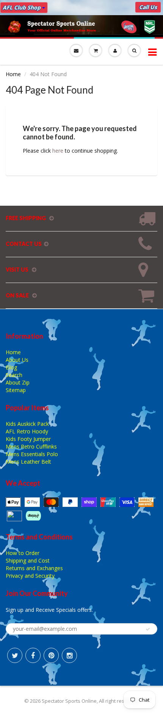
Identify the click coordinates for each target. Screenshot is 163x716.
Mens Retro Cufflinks (31, 446)
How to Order (22, 553)
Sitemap (16, 390)
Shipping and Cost (28, 560)
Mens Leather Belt (28, 461)
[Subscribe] (147, 629)
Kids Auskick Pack (27, 423)
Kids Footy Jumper (28, 438)
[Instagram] (69, 655)
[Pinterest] (51, 655)
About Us (17, 359)
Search (14, 374)
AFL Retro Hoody (27, 431)
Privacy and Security (30, 575)
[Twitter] (14, 655)
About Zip (18, 382)
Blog (11, 367)
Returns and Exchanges (34, 568)
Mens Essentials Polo (32, 454)
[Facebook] (33, 655)
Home (13, 74)
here (57, 150)
